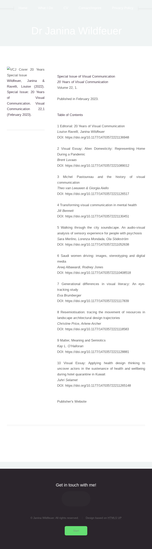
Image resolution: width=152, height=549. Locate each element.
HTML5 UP (115, 517)
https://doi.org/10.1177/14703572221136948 (97, 137)
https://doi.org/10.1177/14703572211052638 (97, 244)
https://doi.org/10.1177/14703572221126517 (97, 194)
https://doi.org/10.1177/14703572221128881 (97, 352)
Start (76, 530)
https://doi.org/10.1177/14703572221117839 (97, 301)
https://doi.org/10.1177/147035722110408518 (98, 273)
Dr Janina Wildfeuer (76, 30)
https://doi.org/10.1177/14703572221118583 (97, 329)
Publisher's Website (71, 401)
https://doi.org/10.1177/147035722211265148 (98, 385)
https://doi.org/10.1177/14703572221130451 (97, 216)
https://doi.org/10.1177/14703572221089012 (97, 165)
